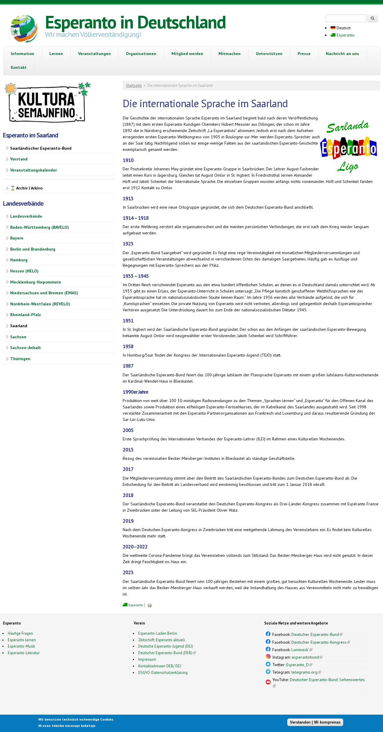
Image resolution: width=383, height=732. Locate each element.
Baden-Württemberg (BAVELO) (39, 227)
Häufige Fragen (20, 633)
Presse (304, 53)
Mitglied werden (187, 53)
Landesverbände (26, 216)
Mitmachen (229, 53)
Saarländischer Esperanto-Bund (41, 148)
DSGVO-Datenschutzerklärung (163, 672)
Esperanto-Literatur (23, 652)
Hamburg (19, 260)
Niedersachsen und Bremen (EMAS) (44, 292)
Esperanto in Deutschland (135, 22)
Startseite (134, 85)
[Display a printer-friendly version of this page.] (149, 605)
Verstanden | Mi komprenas (315, 722)
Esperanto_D (299, 664)
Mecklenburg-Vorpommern (35, 282)
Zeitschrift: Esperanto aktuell (161, 639)
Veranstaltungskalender (33, 170)
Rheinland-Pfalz (25, 314)
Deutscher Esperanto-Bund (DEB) (165, 652)
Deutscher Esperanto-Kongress (320, 642)
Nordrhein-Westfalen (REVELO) (40, 304)
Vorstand (19, 159)
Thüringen (20, 358)
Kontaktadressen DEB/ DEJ (159, 665)
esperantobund (307, 657)
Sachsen (18, 337)
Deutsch (343, 28)
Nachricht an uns (342, 53)
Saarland (18, 325)
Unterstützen (269, 53)
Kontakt (19, 67)
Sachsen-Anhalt (25, 347)
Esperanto (345, 35)
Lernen (56, 53)
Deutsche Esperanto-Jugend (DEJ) (165, 646)
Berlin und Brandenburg (32, 249)
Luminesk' (301, 649)
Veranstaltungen (94, 53)
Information (22, 53)
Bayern (16, 238)
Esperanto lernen (22, 639)
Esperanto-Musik (21, 646)
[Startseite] (24, 30)
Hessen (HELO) (24, 271)
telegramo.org (306, 672)
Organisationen (141, 53)
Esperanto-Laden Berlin (157, 633)
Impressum (147, 659)
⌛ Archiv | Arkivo (26, 188)
